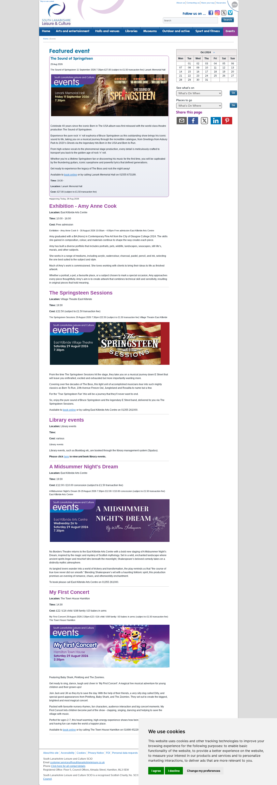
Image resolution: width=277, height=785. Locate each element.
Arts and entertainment (72, 31)
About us (180, 3)
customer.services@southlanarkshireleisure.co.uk (77, 762)
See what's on (185, 87)
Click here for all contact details (68, 766)
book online (70, 174)
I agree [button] (156, 770)
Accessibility (67, 752)
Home (46, 31)
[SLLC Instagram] (217, 16)
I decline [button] (174, 770)
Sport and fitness (207, 31)
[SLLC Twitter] (224, 16)
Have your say (208, 3)
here (66, 456)
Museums (150, 31)
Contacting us (193, 3)
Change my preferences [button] (203, 770)
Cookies (81, 752)
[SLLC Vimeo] (230, 16)
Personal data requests (125, 752)
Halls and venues (107, 31)
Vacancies (221, 3)
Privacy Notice (96, 752)
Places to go (184, 100)
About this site (51, 752)
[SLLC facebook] (211, 16)
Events (230, 31)
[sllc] (56, 15)
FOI (108, 752)
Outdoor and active (176, 31)
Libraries (131, 31)
